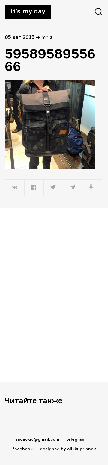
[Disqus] (54, 295)
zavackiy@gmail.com (37, 439)
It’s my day (28, 11)
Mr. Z (47, 37)
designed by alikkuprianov (68, 448)
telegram (76, 439)
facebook (22, 448)
